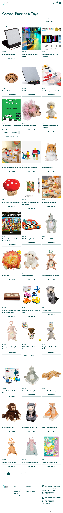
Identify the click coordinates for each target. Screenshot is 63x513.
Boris (32, 355)
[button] (54, 3)
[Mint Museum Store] (5, 3)
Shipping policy (51, 511)
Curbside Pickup (18, 495)
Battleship (14, 132)
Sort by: (47, 18)
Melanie (26, 355)
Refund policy (26, 511)
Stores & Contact (30, 491)
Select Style (5, 129)
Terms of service (43, 511)
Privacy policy (34, 511)
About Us (28, 489)
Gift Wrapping (17, 489)
